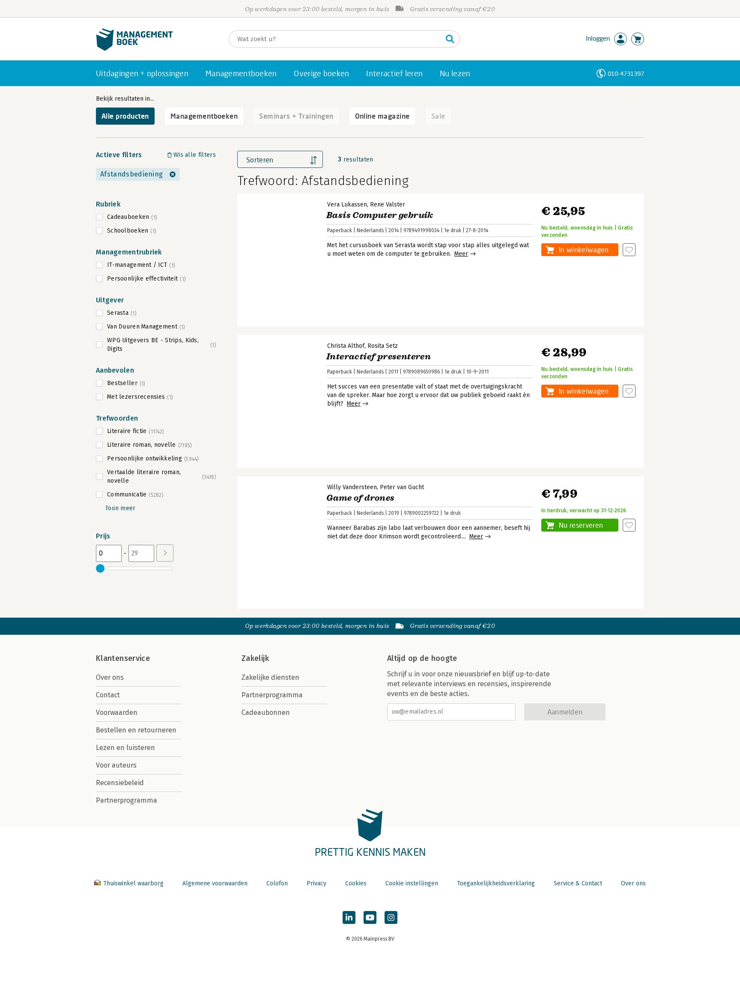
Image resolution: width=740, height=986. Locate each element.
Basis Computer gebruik (379, 215)
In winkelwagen (584, 249)
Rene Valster (387, 204)
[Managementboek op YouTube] (370, 917)
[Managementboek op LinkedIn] (349, 917)
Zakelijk (255, 658)
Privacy (316, 883)
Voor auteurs (116, 765)
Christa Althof (345, 346)
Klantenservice (123, 658)
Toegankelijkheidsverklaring (496, 883)
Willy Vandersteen (352, 487)
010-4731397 (626, 73)
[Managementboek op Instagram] (391, 917)
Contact (108, 695)
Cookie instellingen (411, 883)
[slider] (100, 568)
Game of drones (360, 498)
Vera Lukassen (347, 204)
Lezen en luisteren (125, 748)
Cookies (356, 883)
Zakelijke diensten (270, 677)
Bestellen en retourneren (136, 730)
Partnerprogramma (126, 800)
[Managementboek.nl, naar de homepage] (134, 48)
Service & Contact (578, 883)
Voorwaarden (116, 712)
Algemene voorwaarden (215, 883)
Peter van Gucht (402, 487)
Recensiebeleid (120, 783)
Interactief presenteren (378, 356)
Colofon (277, 883)
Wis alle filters (194, 154)
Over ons (110, 677)
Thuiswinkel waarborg (133, 883)
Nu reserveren (581, 525)
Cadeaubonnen (266, 712)
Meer (461, 253)
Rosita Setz (382, 346)
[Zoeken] (450, 39)
